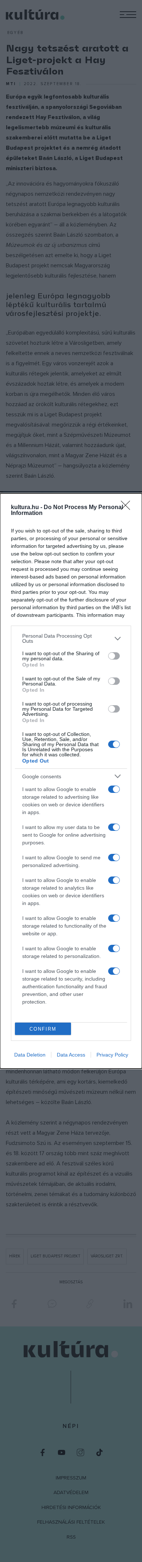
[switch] (114, 656)
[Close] (128, 508)
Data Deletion (30, 1055)
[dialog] (71, 781)
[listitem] (71, 638)
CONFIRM (42, 1029)
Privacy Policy (112, 1055)
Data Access (71, 1055)
